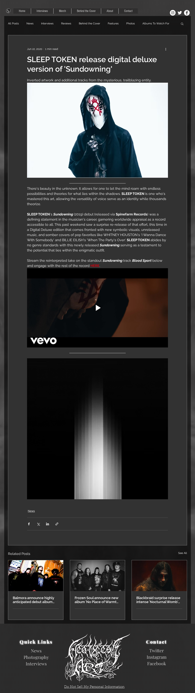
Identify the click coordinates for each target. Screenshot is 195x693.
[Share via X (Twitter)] (38, 524)
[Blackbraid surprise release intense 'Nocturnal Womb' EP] (159, 575)
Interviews (47, 23)
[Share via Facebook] (29, 524)
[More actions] (165, 49)
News (30, 23)
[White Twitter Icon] (180, 13)
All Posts (13, 23)
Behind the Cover (89, 23)
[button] (182, 23)
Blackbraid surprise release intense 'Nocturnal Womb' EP (158, 600)
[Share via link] (57, 524)
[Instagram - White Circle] (173, 13)
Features (113, 23)
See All (182, 553)
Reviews (66, 23)
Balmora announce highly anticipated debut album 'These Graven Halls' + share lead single (35, 600)
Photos (130, 23)
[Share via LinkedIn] (47, 524)
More (145, 23)
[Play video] (97, 307)
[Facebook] (187, 13)
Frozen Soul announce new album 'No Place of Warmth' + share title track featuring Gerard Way (97, 600)
